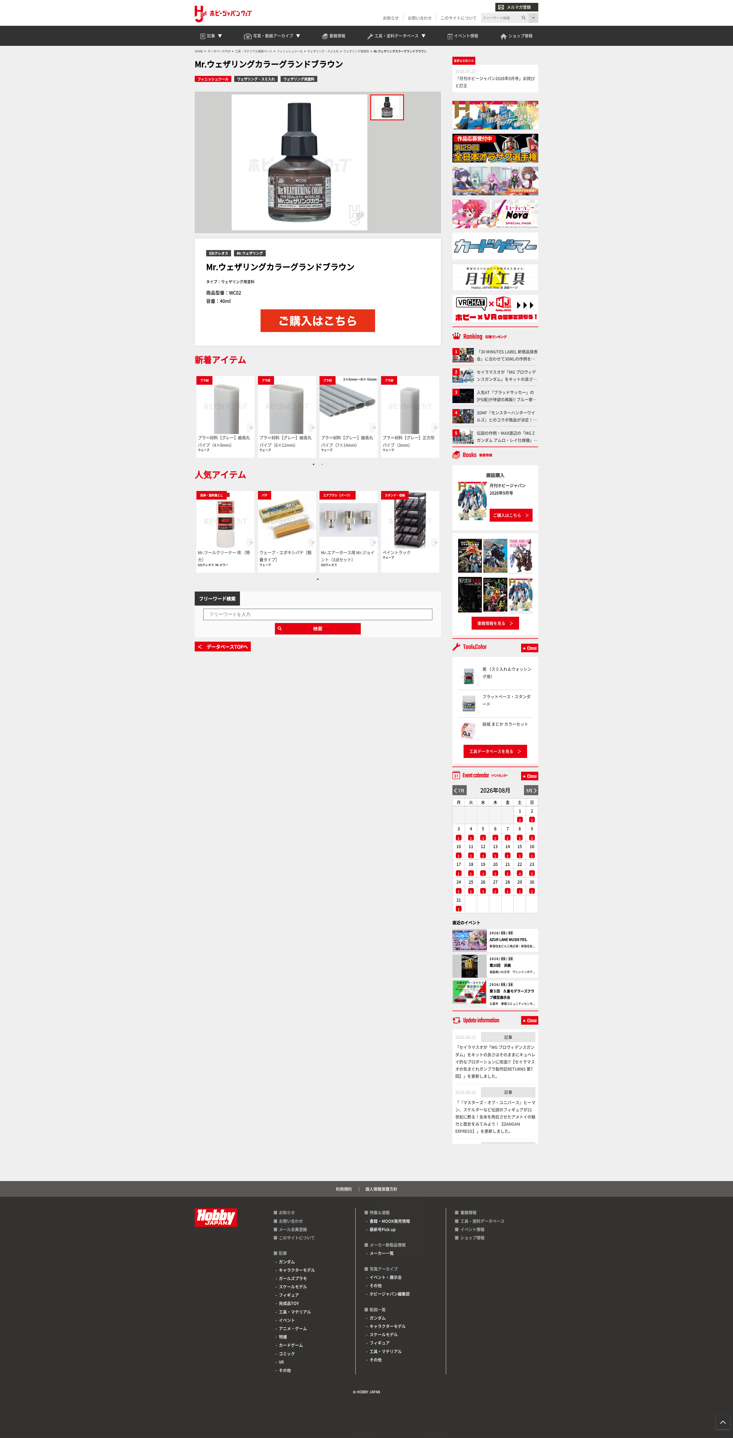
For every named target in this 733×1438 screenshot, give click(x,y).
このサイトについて (459, 18)
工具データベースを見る (491, 751)
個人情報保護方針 (381, 1189)
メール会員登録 (293, 1229)
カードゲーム (291, 1345)
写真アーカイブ (384, 1269)
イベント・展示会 (386, 1277)
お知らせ (391, 18)
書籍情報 (468, 1212)
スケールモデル (293, 1286)
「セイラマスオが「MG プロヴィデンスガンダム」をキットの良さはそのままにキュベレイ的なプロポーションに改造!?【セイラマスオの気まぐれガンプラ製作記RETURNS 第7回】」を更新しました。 (495, 1061)
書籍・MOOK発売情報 (390, 1221)
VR (281, 1362)
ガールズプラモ (293, 1278)
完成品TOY (289, 1303)
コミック (287, 1353)
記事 (508, 1037)
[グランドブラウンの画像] (387, 107)
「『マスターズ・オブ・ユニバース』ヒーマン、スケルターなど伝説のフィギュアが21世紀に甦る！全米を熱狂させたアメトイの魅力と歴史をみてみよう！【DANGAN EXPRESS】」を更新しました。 (495, 1116)
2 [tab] (322, 464)
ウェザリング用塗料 (298, 78)
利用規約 (344, 1189)
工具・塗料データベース (482, 1221)
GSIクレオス (218, 253)
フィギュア (289, 1295)
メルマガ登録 (519, 7)
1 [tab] (313, 464)
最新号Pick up (383, 1229)
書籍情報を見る (491, 623)
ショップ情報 (472, 1237)
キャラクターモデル (297, 1270)
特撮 (283, 1336)
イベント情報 (472, 1229)
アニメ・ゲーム (293, 1328)
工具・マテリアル (295, 1312)
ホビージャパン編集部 (390, 1293)
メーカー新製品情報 (388, 1245)
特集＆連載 (380, 1212)
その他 (285, 1370)
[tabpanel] (225, 417)
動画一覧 (378, 1309)
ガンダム (287, 1261)
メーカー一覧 (382, 1253)
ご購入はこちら (507, 515)
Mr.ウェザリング (250, 253)
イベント (287, 1320)
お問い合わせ (420, 18)
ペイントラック (397, 552)
